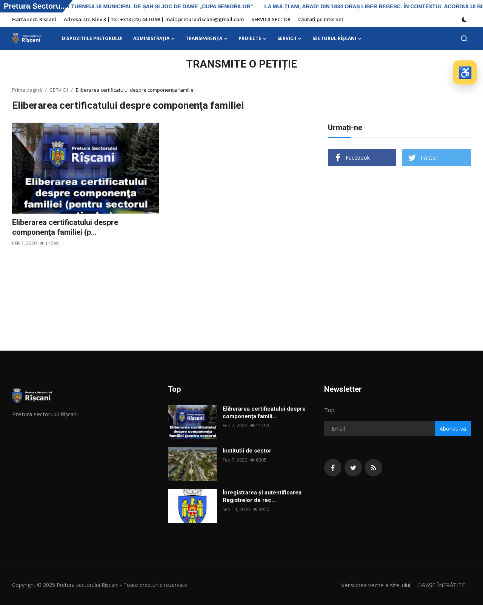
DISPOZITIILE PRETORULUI (92, 38)
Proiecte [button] (249, 38)
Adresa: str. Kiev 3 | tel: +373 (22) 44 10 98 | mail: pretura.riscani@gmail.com (154, 19)
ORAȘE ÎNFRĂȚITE (441, 585)
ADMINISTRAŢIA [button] (151, 38)
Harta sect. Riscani (34, 19)
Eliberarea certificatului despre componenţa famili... (264, 412)
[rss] (373, 467)
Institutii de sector (247, 450)
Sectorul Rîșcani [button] (334, 38)
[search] (464, 38)
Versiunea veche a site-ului (375, 585)
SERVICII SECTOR (271, 19)
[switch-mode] (464, 19)
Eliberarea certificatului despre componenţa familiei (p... (65, 227)
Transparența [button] (204, 38)
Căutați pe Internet (320, 19)
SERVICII (59, 89)
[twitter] (353, 467)
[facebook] (332, 467)
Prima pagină (27, 89)
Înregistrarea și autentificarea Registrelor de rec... (262, 496)
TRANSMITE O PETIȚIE (241, 64)
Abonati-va (453, 428)
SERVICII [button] (286, 38)
